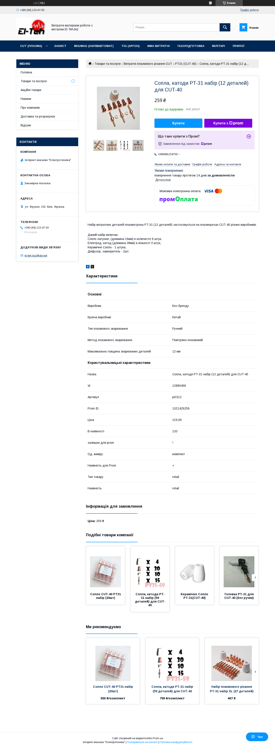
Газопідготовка (190, 46)
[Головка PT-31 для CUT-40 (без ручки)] (239, 567)
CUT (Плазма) (31, 46)
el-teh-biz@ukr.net (35, 255)
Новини (26, 98)
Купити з (220, 123)
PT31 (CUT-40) (185, 63)
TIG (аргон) (130, 46)
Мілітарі (218, 46)
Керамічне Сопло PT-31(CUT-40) (195, 596)
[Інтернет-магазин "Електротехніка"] (31, 35)
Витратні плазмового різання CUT (148, 63)
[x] (92, 267)
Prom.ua (158, 738)
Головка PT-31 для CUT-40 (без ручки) (239, 596)
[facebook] (88, 267)
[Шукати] (225, 27)
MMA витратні (158, 46)
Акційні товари (31, 90)
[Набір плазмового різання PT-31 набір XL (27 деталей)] (231, 659)
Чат (260, 737)
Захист (60, 46)
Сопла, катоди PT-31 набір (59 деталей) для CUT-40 (150, 599)
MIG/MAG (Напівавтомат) (94, 46)
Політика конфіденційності (176, 742)
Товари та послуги (108, 63)
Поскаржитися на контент (142, 742)
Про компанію (30, 107)
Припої (238, 46)
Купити (178, 123)
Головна (26, 72)
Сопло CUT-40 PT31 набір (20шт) (106, 596)
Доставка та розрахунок (38, 116)
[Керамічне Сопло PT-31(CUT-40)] (194, 567)
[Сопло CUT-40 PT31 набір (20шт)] (105, 567)
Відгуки (26, 125)
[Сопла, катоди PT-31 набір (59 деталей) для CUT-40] (150, 567)
